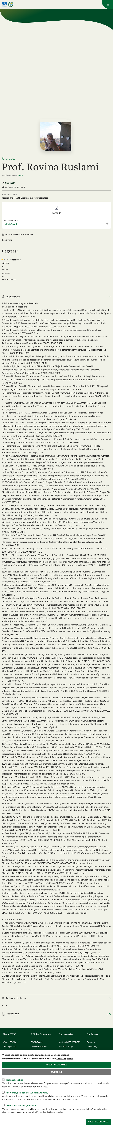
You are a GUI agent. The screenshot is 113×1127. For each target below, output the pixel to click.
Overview (91, 1042)
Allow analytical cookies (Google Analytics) (27, 1092)
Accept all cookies (56, 1065)
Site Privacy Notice (65, 1058)
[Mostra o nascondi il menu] (107, 4)
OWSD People (37, 1042)
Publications (13, 296)
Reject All (56, 1072)
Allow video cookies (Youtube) (21, 1105)
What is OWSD (9, 1042)
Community (92, 1046)
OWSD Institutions (39, 1046)
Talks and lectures (16, 998)
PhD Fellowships (66, 1046)
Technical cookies (14, 1079)
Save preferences (98, 1122)
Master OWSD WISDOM (69, 1042)
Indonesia (10, 183)
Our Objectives (9, 1046)
